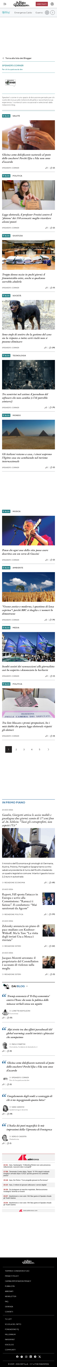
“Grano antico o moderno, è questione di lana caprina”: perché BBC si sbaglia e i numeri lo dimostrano (28, 610)
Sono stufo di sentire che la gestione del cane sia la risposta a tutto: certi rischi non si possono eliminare (26, 338)
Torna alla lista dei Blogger (18, 58)
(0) (54, 974)
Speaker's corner (10, 168)
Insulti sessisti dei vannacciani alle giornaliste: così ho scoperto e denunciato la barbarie (28, 668)
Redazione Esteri (11, 946)
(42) (53, 882)
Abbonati (42, 4)
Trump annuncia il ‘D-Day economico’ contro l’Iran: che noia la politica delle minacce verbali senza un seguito (28, 1000)
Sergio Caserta (17, 1136)
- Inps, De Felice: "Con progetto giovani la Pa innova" (25, 1180)
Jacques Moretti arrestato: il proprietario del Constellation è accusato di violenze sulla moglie (20, 963)
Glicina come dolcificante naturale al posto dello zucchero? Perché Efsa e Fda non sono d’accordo (26, 158)
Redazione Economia (13, 883)
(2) (54, 168)
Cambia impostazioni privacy (18, 1281)
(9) (54, 288)
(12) (11, 1018)
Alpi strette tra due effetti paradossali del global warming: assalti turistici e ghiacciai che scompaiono (30, 1033)
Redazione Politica (12, 914)
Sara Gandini (16, 1107)
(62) (53, 946)
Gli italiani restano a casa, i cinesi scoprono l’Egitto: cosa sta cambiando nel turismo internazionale (27, 457)
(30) (53, 914)
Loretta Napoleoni (19, 1011)
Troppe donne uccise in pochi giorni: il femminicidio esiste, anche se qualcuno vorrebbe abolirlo (23, 278)
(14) (11, 1114)
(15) (53, 407)
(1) (10, 1143)
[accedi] (52, 4)
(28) (53, 348)
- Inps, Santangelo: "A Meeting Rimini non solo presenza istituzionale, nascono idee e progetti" (26, 1166)
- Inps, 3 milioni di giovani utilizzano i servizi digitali (24, 1185)
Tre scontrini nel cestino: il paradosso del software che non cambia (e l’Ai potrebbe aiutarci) (25, 397)
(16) (53, 620)
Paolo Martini (17, 1044)
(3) (54, 676)
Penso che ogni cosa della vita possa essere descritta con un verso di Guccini (25, 551)
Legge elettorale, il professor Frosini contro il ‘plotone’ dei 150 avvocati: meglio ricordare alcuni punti (27, 218)
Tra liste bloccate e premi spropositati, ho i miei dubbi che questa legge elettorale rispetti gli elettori (27, 726)
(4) (54, 736)
